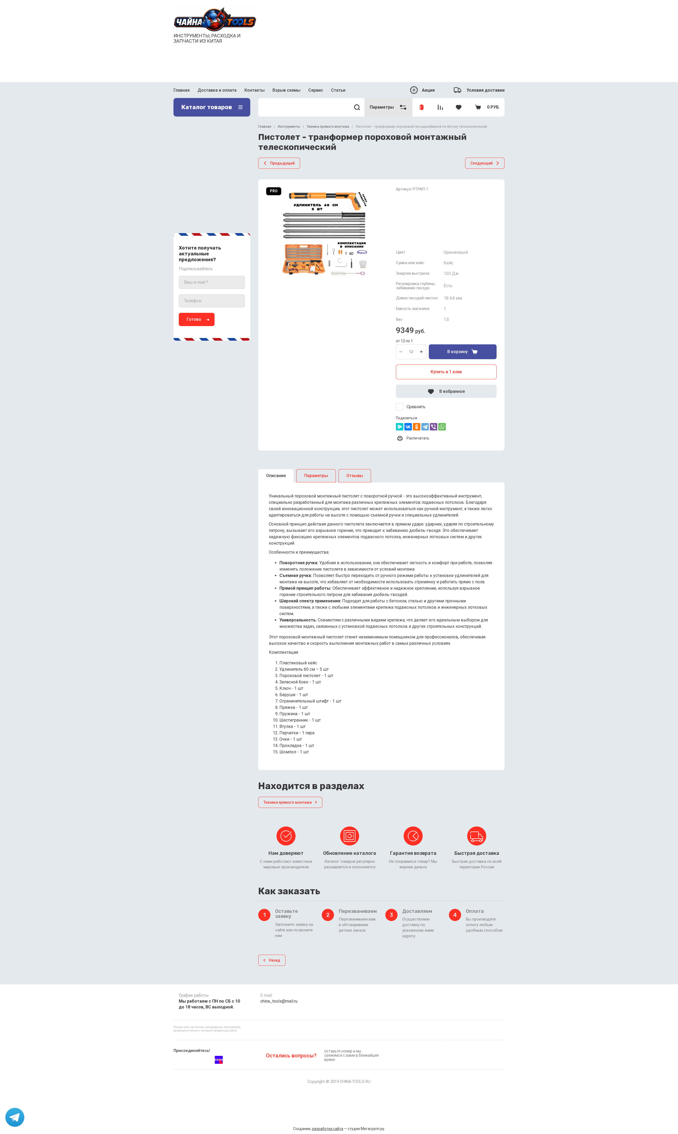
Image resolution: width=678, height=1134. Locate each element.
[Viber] (433, 426)
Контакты (254, 90)
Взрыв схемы (286, 90)
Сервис (315, 90)
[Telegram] (425, 426)
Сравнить (416, 406)
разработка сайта (327, 1129)
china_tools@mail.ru (278, 1001)
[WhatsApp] (442, 426)
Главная (181, 90)
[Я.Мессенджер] (399, 426)
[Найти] (357, 107)
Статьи (338, 90)
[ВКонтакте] (408, 426)
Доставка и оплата (217, 90)
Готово (194, 319)
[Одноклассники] (416, 426)
